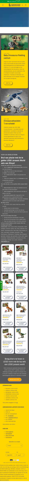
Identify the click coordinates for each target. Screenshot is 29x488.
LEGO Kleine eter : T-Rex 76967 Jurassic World (7, 315)
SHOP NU (8, 83)
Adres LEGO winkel (10, 435)
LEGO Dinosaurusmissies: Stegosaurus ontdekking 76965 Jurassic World (7, 342)
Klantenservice (9, 437)
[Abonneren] (21, 445)
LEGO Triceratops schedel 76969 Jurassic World (21, 315)
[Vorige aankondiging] (2, 1)
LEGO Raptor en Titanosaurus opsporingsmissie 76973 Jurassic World (20, 259)
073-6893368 (10, 415)
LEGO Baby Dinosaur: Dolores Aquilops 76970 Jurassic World (7, 259)
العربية (18, 0)
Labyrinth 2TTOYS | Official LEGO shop (12, 462)
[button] (2, 5)
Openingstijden (9, 433)
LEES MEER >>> (5, 241)
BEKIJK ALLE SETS (14, 379)
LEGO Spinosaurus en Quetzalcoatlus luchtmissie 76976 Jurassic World (21, 287)
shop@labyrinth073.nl (13, 417)
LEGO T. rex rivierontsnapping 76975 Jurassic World (7, 287)
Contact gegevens (9, 431)
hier (17, 402)
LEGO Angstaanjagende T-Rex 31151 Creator (21, 342)
